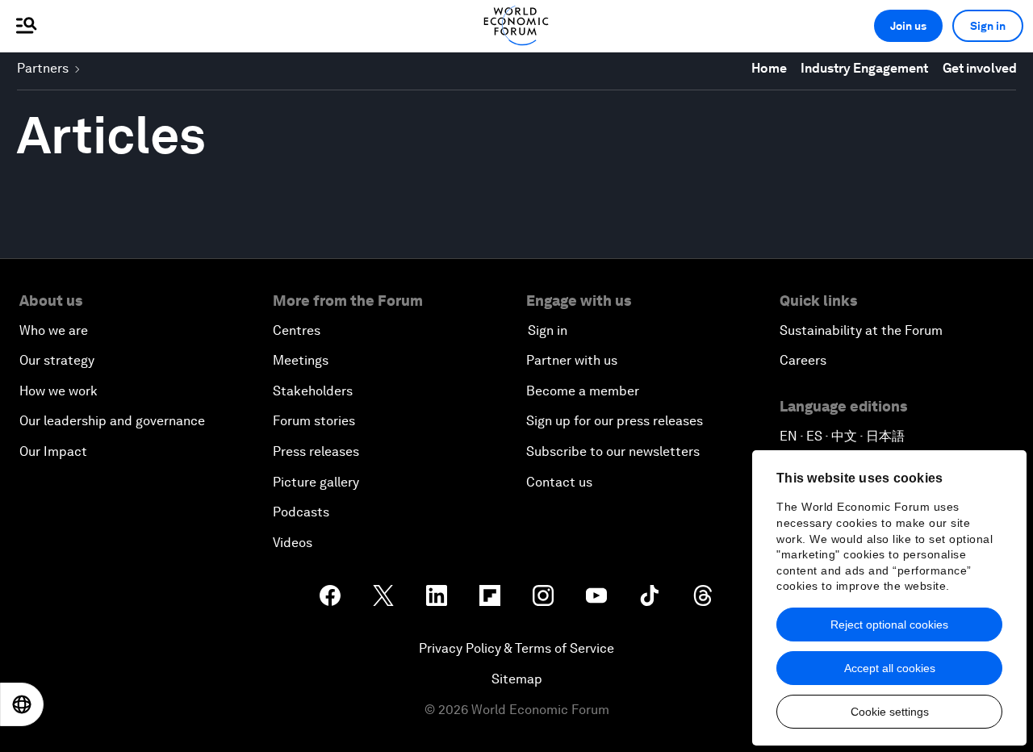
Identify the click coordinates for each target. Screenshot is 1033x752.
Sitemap (516, 679)
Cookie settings (890, 711)
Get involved (980, 68)
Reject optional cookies (889, 624)
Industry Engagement (864, 68)
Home (769, 68)
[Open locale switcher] (22, 704)
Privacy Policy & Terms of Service (516, 648)
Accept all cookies (889, 668)
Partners (43, 68)
